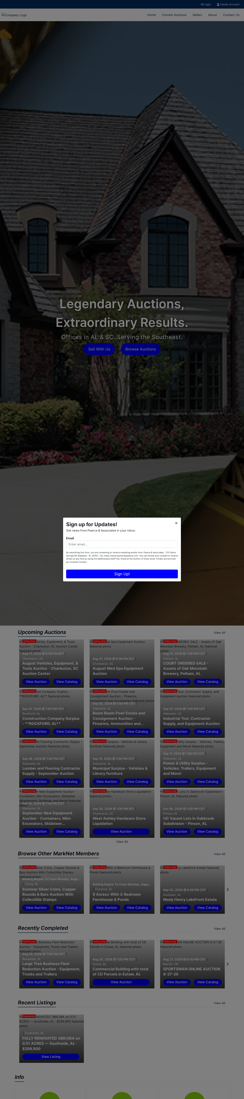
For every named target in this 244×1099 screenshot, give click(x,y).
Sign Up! (122, 574)
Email (70, 538)
